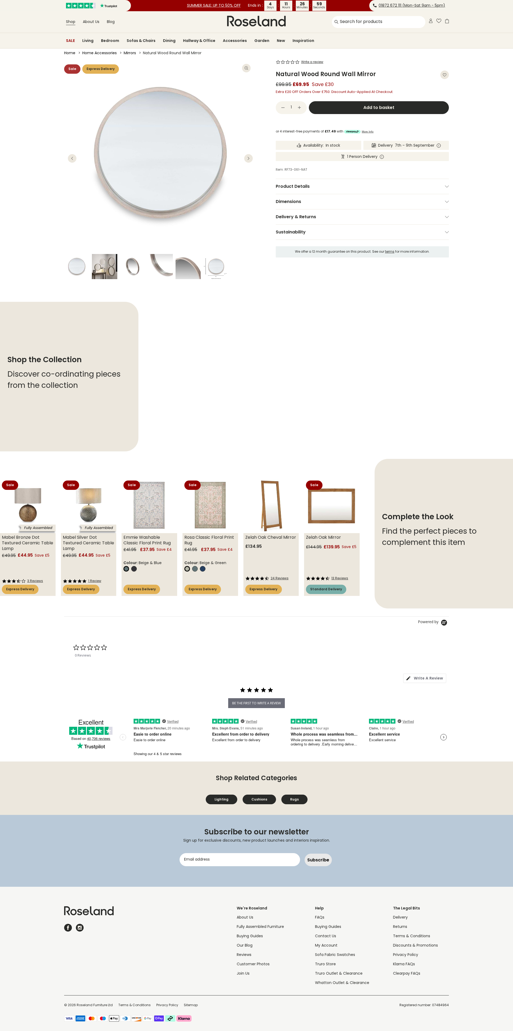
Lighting (221, 799)
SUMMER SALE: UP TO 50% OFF (214, 6)
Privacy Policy (405, 955)
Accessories (235, 40)
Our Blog (244, 946)
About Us (91, 22)
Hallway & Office (199, 40)
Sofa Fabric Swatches (335, 955)
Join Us (243, 974)
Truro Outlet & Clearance (339, 974)
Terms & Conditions (411, 936)
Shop (70, 22)
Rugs (294, 799)
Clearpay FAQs (406, 974)
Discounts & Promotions (415, 946)
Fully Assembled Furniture (260, 927)
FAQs (319, 918)
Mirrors (130, 53)
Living (88, 40)
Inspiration (303, 40)
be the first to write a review (256, 703)
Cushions (259, 799)
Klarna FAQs (404, 964)
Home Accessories (99, 53)
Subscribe (318, 860)
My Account (326, 946)
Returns (400, 927)
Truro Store (325, 964)
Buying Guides (250, 936)
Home (69, 53)
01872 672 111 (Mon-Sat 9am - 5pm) (412, 6)
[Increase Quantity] (299, 107)
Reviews (244, 955)
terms (389, 251)
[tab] (424, 678)
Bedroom (110, 40)
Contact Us (325, 936)
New (281, 40)
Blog (111, 22)
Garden (261, 40)
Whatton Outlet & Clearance (342, 983)
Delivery (400, 918)
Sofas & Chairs (141, 40)
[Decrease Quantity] (283, 107)
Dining (169, 40)
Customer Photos (253, 964)
